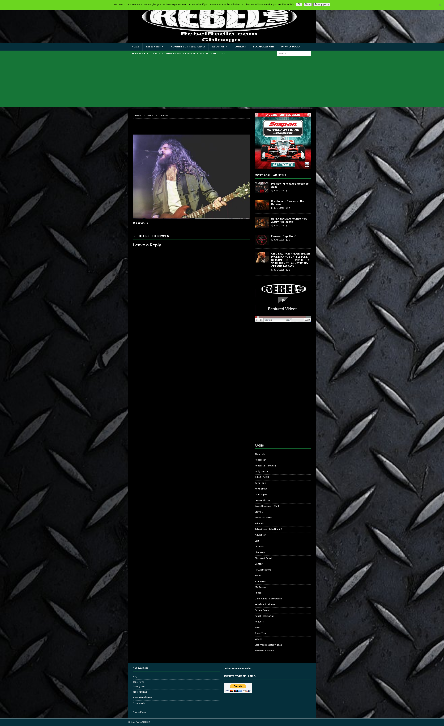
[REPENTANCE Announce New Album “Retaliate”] (262, 222)
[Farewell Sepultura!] (262, 240)
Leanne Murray (262, 500)
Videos (258, 639)
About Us (218, 47)
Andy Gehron (261, 472)
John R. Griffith (262, 477)
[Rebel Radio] (222, 41)
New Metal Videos (264, 651)
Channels (259, 547)
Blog (135, 676)
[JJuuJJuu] (191, 217)
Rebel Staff (260, 460)
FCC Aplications (263, 47)
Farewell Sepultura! (283, 236)
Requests (259, 622)
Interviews (260, 582)
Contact (240, 47)
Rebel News (153, 47)
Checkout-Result (263, 558)
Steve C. (259, 512)
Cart (257, 541)
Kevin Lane (260, 483)
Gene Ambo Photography (268, 599)
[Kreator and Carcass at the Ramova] (262, 205)
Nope (307, 4)
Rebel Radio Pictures (265, 605)
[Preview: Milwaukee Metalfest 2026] (262, 187)
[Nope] (439, 5)
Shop (257, 628)
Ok (299, 4)
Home (135, 47)
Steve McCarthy (263, 518)
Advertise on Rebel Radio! (188, 47)
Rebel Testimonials (264, 616)
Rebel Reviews (140, 692)
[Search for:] (294, 54)
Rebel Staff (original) (265, 466)
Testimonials (139, 703)
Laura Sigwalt (261, 495)
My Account (261, 587)
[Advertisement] (222, 82)
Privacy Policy (291, 47)
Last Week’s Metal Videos (268, 645)
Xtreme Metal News (142, 697)
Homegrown (139, 686)
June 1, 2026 (279, 190)
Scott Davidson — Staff (267, 506)
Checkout (260, 553)
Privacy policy (322, 4)
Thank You (260, 633)
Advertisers (260, 535)
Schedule (259, 524)
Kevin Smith (261, 489)
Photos (258, 593)
